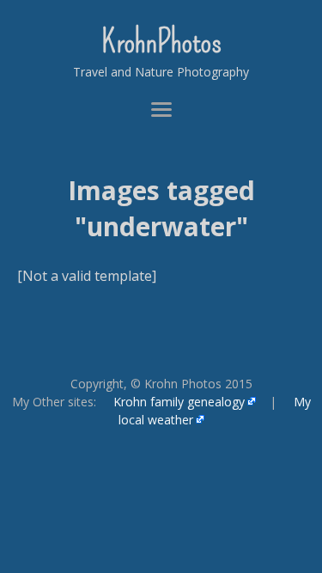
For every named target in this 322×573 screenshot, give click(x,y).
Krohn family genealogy (179, 401)
